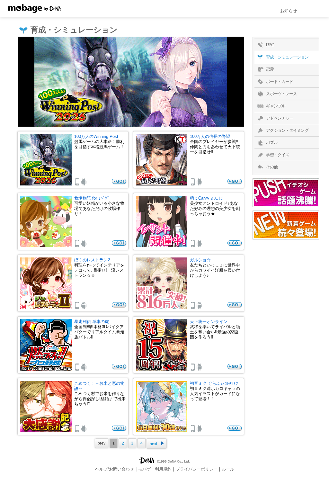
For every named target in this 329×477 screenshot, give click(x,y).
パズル (272, 142)
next (153, 444)
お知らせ (288, 10)
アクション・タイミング (287, 130)
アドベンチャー (279, 118)
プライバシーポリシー (197, 469)
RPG (270, 44)
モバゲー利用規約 (155, 469)
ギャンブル (275, 106)
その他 (272, 167)
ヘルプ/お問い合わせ (114, 469)
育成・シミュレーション (287, 57)
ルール (228, 469)
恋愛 (270, 69)
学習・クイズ (277, 154)
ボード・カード (279, 81)
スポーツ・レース (281, 93)
